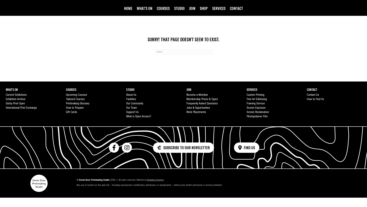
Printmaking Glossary (77, 103)
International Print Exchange (21, 107)
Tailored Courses (75, 99)
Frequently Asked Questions (202, 103)
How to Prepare (75, 107)
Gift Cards (71, 112)
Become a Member (197, 94)
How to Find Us (315, 99)
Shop (204, 8)
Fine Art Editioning (257, 99)
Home (128, 8)
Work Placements (196, 112)
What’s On (144, 8)
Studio (179, 8)
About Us (131, 94)
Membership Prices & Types (202, 99)
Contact (236, 8)
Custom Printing (255, 94)
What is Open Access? (138, 116)
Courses (163, 8)
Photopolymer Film (257, 116)
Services (219, 8)
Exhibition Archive (16, 99)
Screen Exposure (256, 107)
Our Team (131, 107)
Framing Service (256, 103)
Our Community (134, 103)
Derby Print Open (15, 103)
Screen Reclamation (258, 112)
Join (192, 8)
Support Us (132, 112)
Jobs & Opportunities (198, 107)
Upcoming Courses (76, 94)
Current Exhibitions (16, 94)
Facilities (131, 99)
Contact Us (313, 94)
